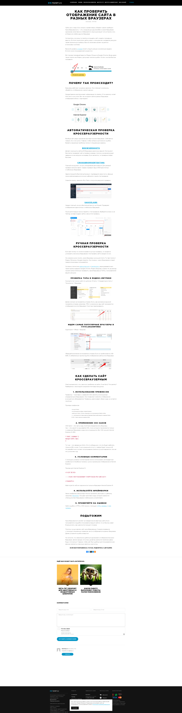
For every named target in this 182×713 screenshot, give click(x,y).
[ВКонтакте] (87, 551)
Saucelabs (91, 202)
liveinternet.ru (95, 266)
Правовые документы (54, 701)
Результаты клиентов (89, 2)
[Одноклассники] (95, 551)
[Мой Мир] (93, 551)
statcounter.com (84, 266)
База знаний (122, 2)
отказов (79, 49)
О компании (73, 2)
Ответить (67, 654)
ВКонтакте (105, 694)
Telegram (105, 697)
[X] (91, 551)
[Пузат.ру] (55, 3)
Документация (53, 699)
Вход (132, 2)
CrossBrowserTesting (91, 163)
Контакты (88, 694)
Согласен (75, 708)
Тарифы (80, 2)
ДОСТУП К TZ (100, 2)
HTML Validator (102, 506)
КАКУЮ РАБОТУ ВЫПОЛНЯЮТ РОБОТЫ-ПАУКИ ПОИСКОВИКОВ (91, 590)
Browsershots (91, 148)
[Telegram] (89, 551)
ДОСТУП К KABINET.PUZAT (111, 2)
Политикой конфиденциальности (101, 704)
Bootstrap (75, 495)
